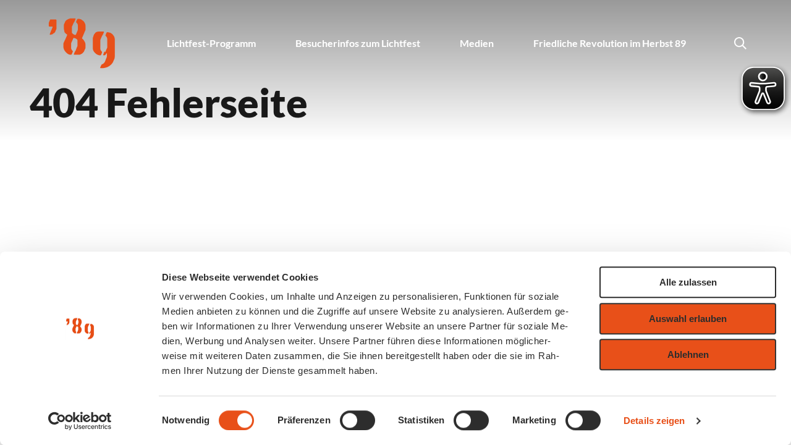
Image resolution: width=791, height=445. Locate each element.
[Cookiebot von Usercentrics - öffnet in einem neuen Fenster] (80, 421)
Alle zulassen (688, 282)
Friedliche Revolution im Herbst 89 (609, 43)
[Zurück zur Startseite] (82, 43)
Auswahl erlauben (688, 318)
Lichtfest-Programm (211, 43)
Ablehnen (688, 354)
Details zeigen (654, 420)
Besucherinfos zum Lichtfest (357, 43)
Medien (477, 43)
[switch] (357, 420)
